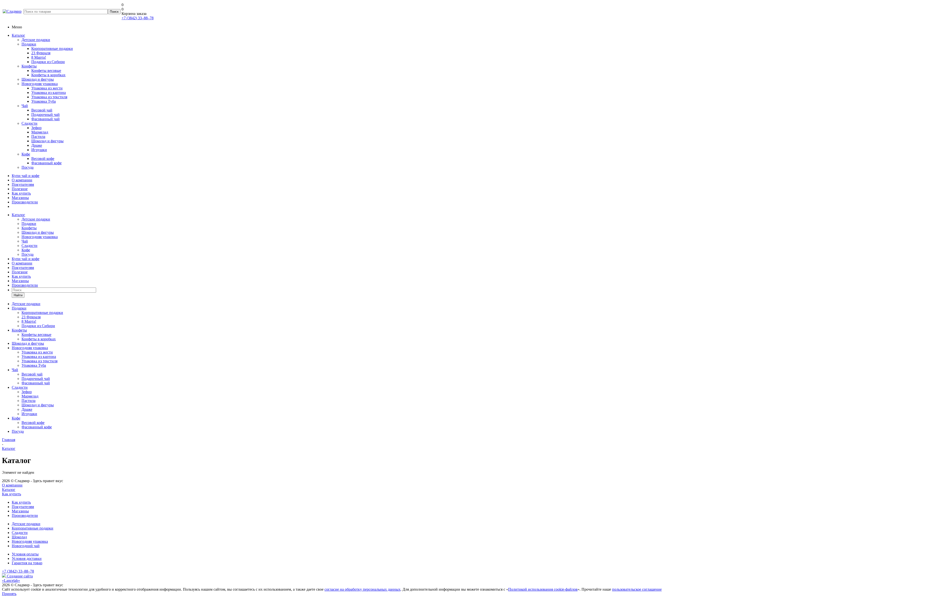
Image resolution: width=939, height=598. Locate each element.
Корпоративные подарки (32, 528)
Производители (25, 202)
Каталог (18, 35)
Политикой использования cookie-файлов (543, 589)
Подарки (29, 44)
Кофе (26, 154)
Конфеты (29, 66)
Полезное (20, 189)
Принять (9, 594)
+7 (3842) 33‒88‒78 (138, 18)
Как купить (21, 193)
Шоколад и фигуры (38, 79)
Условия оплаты (25, 554)
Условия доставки (27, 558)
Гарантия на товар (27, 563)
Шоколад (19, 537)
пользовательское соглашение (637, 589)
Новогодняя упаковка (40, 84)
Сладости (29, 123)
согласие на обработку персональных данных (362, 589)
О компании (22, 180)
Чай (25, 106)
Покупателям (23, 184)
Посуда (28, 167)
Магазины (20, 198)
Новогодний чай (26, 546)
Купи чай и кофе (25, 176)
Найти (18, 295)
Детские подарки (36, 40)
